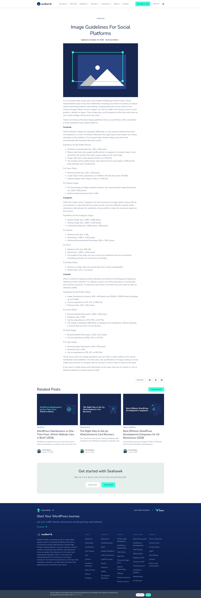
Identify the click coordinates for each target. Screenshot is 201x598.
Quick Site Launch (139, 539)
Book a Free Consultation (154, 564)
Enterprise (105, 539)
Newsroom (89, 543)
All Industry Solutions (105, 576)
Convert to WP (138, 562)
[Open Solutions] (87, 4)
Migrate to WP (138, 558)
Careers (88, 559)
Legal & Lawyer (107, 559)
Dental (103, 563)
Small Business (107, 543)
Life (86, 555)
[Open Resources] (110, 4)
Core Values (89, 551)
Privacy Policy (154, 547)
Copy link (140, 380)
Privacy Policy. (78, 595)
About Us (88, 539)
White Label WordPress (121, 540)
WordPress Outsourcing (121, 546)
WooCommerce (85, 427)
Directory (104, 567)
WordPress (40, 427)
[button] (149, 380)
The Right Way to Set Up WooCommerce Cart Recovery (97, 432)
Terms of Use (154, 543)
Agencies (120, 556)
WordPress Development (138, 544)
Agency (125, 427)
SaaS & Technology (121, 568)
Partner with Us (123, 581)
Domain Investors (123, 577)
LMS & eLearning (107, 555)
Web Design (137, 549)
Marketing (100, 18)
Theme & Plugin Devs (123, 561)
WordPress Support (137, 571)
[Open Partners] (98, 4)
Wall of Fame (90, 570)
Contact (152, 559)
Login (151, 551)
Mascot (87, 574)
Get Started (153, 555)
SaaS (103, 547)
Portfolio (88, 578)
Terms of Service (155, 539)
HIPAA (103, 571)
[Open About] (119, 4)
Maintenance (138, 576)
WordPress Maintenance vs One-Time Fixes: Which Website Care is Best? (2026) (56, 434)
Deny (148, 595)
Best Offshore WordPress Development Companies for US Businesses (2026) (141, 434)
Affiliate (120, 573)
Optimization (138, 553)
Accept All (140, 595)
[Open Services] (66, 4)
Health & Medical (107, 551)
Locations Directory (88, 564)
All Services (137, 580)
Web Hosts (121, 552)
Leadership (89, 547)
